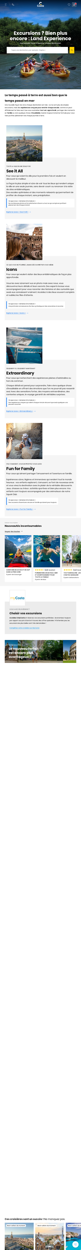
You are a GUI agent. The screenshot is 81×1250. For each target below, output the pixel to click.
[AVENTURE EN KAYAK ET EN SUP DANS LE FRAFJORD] (18, 558)
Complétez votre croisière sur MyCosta (24, 628)
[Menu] (6, 4)
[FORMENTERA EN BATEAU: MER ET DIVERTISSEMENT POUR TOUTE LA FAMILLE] (46, 558)
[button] (69, 4)
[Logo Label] (40, 4)
